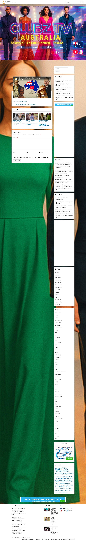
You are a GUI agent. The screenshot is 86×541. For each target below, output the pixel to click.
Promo (56, 408)
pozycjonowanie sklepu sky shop (62, 163)
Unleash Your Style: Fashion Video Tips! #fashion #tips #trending (18, 122)
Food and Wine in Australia (60, 372)
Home (2, 6)
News (23, 6)
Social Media (57, 413)
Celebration (57, 337)
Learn (56, 389)
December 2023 (58, 282)
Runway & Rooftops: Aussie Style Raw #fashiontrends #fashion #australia (31, 122)
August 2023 (58, 289)
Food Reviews (58, 374)
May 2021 (57, 292)
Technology (58, 6)
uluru (56, 433)
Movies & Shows (58, 394)
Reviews (57, 411)
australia (31, 104)
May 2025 (57, 272)
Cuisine (56, 349)
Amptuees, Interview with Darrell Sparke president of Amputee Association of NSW (54, 530)
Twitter (70, 508)
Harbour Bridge (58, 379)
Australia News (58, 325)
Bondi (56, 332)
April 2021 (57, 294)
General (56, 376)
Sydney (56, 421)
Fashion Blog (31, 539)
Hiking (56, 384)
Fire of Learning (23, 101)
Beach (56, 330)
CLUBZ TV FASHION (62, 539)
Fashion (56, 367)
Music (56, 399)
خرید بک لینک (57, 170)
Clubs (56, 340)
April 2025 (57, 275)
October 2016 (58, 304)
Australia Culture (58, 320)
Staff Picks (57, 416)
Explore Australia (16, 6)
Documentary (58, 354)
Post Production (58, 406)
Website (41, 152)
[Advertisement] (64, 131)
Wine (56, 438)
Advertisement (58, 313)
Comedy (57, 347)
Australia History (23, 104)
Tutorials (57, 428)
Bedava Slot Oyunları (59, 185)
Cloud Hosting (24, 539)
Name (14, 152)
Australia (18, 104)
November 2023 (58, 284)
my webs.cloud (27, 537)
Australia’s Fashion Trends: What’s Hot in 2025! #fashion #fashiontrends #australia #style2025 (44, 123)
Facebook (64, 508)
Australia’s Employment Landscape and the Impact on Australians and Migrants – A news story (64, 166)
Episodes (28, 6)
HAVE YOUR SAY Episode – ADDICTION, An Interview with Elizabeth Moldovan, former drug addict (54, 511)
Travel (47, 6)
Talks (56, 423)
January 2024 (58, 279)
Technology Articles (39, 539)
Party (56, 404)
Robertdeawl (58, 175)
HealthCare (57, 381)
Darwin (56, 352)
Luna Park (57, 391)
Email (27, 152)
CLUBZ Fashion (8, 6)
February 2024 (58, 277)
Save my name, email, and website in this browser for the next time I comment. (31, 157)
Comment (15, 137)
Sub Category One (59, 418)
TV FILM (57, 431)
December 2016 (58, 299)
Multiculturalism (41, 6)
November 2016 (58, 302)
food (56, 369)
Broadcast (57, 335)
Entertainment (58, 357)
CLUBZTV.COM (17, 537)
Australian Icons (58, 327)
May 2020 (57, 297)
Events (52, 6)
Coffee (56, 345)
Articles (34, 6)
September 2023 (58, 287)
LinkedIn (70, 510)
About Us (65, 6)
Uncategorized (58, 436)
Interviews (57, 386)
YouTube (64, 510)
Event (56, 362)
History (34, 104)
